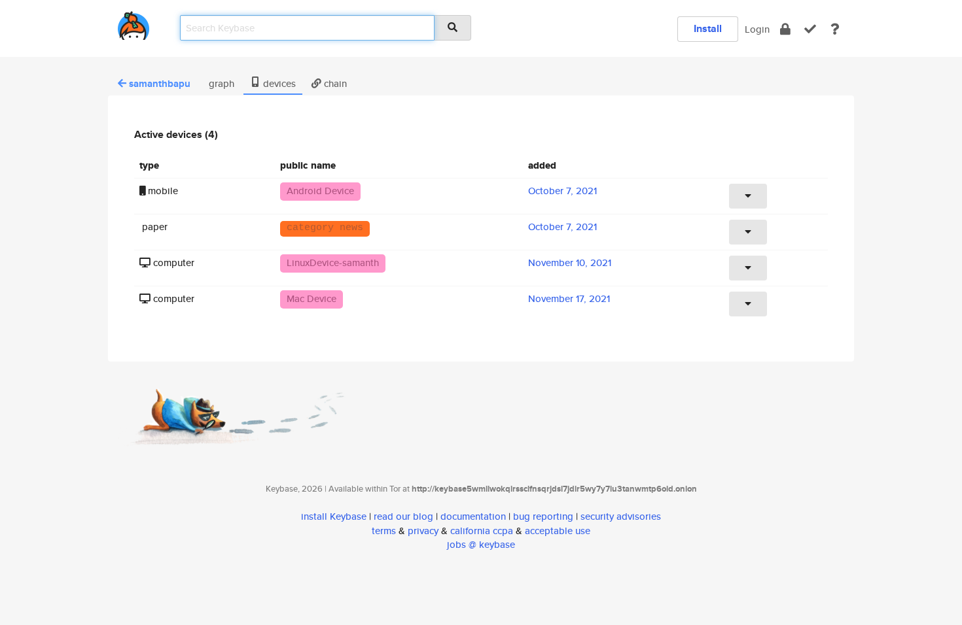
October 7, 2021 (562, 190)
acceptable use (557, 530)
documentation (473, 516)
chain (334, 83)
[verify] (810, 29)
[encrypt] (785, 29)
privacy (423, 530)
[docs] (835, 29)
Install (708, 28)
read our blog (403, 516)
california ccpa (481, 530)
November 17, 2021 (569, 298)
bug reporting (543, 516)
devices (278, 83)
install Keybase (333, 516)
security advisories (620, 516)
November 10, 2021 (569, 262)
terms (384, 530)
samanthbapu (159, 83)
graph (220, 83)
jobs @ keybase (481, 544)
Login (757, 29)
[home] (133, 23)
